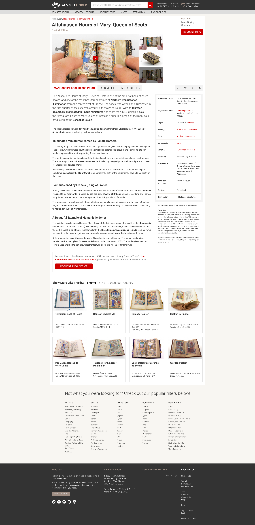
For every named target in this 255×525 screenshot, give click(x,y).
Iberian (93, 419)
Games (67, 419)
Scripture (68, 451)
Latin (179, 143)
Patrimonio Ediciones (176, 434)
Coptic (119, 413)
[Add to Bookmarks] (185, 88)
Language (114, 282)
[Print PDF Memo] (178, 88)
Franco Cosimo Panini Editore (179, 419)
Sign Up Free (187, 510)
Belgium (146, 409)
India (144, 425)
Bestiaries (68, 413)
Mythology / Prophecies (73, 437)
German (120, 425)
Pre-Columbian (96, 443)
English (119, 419)
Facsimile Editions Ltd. (176, 413)
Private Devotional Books (187, 129)
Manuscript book (184, 110)
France (191, 123)
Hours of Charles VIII (104, 314)
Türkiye (145, 443)
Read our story (61, 494)
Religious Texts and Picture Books (74, 444)
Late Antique (95, 428)
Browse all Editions (84, 12)
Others (93, 434)
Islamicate (94, 425)
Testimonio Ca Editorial (177, 446)
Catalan (119, 409)
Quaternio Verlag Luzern (177, 437)
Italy (144, 428)
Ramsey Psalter (140, 314)
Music (67, 434)
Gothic (93, 416)
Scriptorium (172, 440)
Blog (183, 505)
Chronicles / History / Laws (74, 416)
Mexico (145, 431)
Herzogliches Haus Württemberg (78, 19)
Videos (124, 12)
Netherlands (147, 434)
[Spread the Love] (192, 88)
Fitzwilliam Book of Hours (68, 314)
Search (184, 481)
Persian (119, 440)
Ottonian (94, 437)
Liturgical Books (70, 428)
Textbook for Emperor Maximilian (104, 364)
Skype (183, 499)
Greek (119, 428)
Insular (93, 422)
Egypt (145, 416)
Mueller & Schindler (175, 431)
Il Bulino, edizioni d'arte (177, 422)
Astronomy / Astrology (73, 409)
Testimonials (139, 12)
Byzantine (94, 409)
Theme (91, 282)
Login (183, 513)
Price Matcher (187, 486)
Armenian (94, 406)
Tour (183, 491)
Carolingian (95, 413)
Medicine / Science (72, 431)
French (119, 422)
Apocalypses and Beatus (74, 406)
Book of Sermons (179, 314)
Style (102, 282)
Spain (145, 437)
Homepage (186, 476)
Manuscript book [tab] (74, 88)
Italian (119, 434)
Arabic (119, 406)
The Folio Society (174, 449)
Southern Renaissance (99, 449)
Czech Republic (148, 413)
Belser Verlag (173, 409)
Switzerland (147, 440)
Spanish (119, 446)
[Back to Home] (69, 5)
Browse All (186, 483)
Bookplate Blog (158, 12)
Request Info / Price (74, 266)
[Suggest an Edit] (199, 88)
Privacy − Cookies (188, 518)
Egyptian (120, 416)
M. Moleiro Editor (174, 425)
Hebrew (119, 431)
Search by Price (107, 12)
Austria (145, 406)
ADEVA (171, 406)
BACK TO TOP (188, 470)
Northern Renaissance (186, 136)
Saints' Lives (69, 448)
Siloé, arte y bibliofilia (176, 443)
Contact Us (186, 497)
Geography (69, 422)
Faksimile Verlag (174, 416)
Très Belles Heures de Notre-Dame (66, 364)
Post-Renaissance (97, 440)
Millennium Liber (174, 428)
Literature (68, 425)
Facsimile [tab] (119, 88)
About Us (185, 494)
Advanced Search (60, 12)
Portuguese (121, 443)
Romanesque (95, 446)
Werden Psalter (178, 362)
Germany (146, 422)
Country (128, 282)
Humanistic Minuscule (186, 150)
